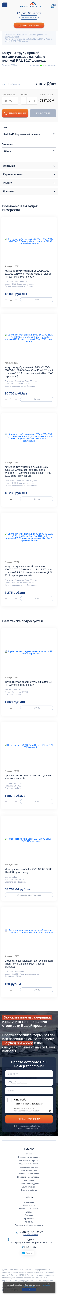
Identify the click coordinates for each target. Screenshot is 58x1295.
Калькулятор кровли (30, 25)
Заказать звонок (29, 17)
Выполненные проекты (29, 1209)
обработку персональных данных (29, 1127)
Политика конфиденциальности (29, 1225)
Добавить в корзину (17, 113)
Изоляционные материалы (29, 1177)
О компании (29, 1202)
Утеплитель (29, 1180)
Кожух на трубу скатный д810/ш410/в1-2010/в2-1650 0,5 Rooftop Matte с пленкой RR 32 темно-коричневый (28, 273)
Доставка (29, 1215)
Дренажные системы (29, 1167)
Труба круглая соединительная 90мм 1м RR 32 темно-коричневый (28, 683)
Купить (37, 300)
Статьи (29, 1212)
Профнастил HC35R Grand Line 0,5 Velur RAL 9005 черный (28, 777)
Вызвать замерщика (29, 1119)
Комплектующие (29, 1187)
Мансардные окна (29, 1170)
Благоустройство (29, 1190)
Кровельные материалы (29, 1157)
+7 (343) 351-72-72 (29, 13)
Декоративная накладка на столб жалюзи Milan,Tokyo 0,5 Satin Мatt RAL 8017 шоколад (29, 963)
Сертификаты (29, 1218)
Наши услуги (29, 1205)
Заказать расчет (43, 113)
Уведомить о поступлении (29, 895)
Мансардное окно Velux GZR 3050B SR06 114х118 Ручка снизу (28, 871)
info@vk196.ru (30, 1247)
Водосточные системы (29, 1164)
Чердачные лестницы (29, 1174)
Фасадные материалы (29, 1160)
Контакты (29, 1222)
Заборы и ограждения (29, 1183)
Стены (29, 1154)
